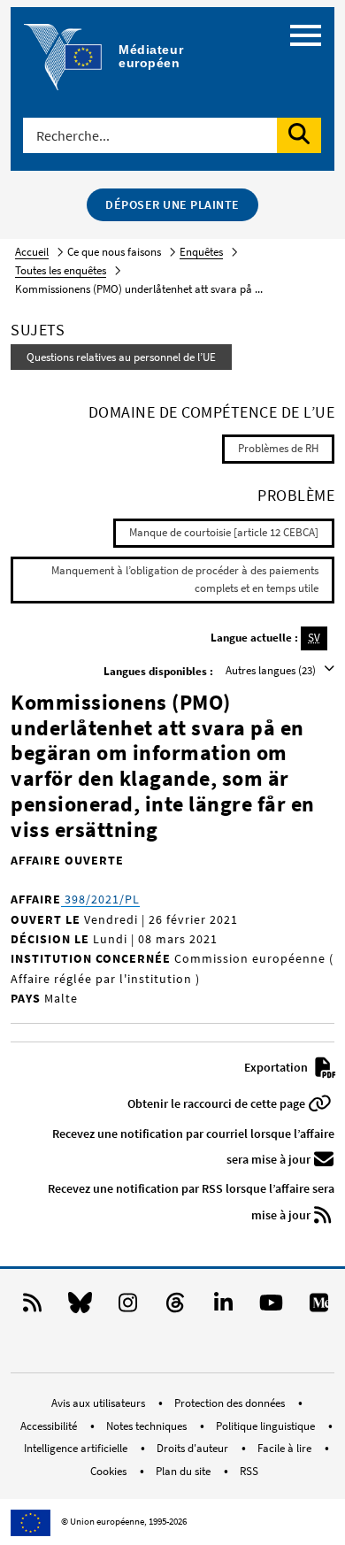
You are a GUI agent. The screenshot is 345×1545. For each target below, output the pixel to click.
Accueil (32, 251)
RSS (249, 1471)
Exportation (277, 1067)
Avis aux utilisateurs (99, 1402)
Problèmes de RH (278, 448)
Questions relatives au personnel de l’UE (121, 357)
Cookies (109, 1471)
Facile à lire (285, 1448)
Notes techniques (147, 1426)
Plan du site (184, 1471)
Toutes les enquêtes (60, 270)
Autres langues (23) (272, 670)
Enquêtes (201, 251)
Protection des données (231, 1402)
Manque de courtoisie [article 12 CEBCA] (223, 532)
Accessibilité (50, 1426)
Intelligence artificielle (77, 1448)
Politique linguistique (267, 1426)
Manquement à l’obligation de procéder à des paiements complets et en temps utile (184, 579)
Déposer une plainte (172, 204)
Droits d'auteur (194, 1448)
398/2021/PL (100, 899)
